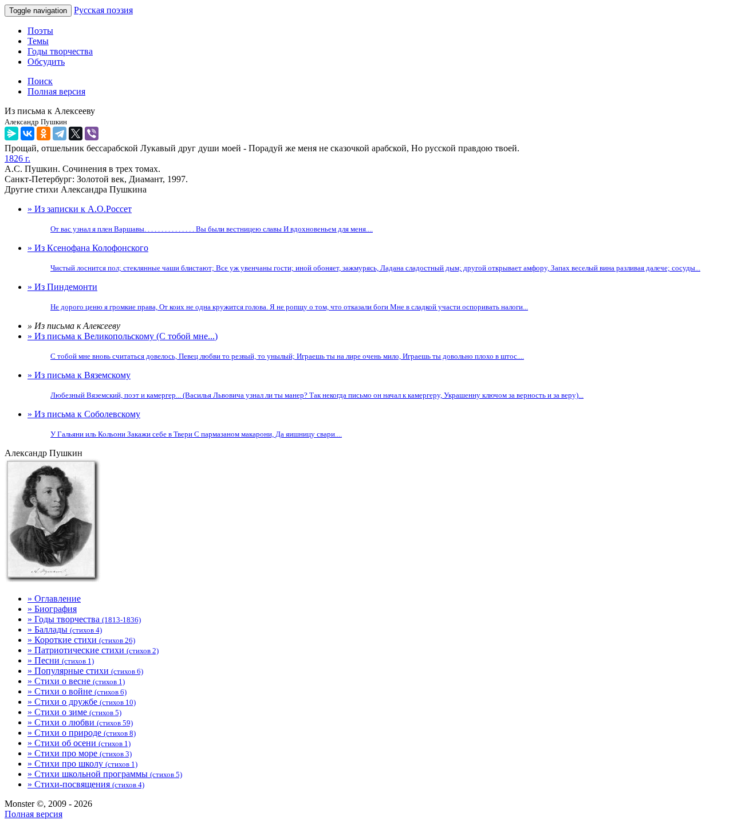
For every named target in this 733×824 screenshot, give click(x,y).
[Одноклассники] (43, 133)
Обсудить (46, 61)
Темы (38, 41)
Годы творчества (60, 51)
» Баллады (64, 629)
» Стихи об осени (79, 743)
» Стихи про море (79, 753)
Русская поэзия (103, 10)
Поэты (40, 31)
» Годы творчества (84, 619)
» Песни (60, 660)
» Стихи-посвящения (85, 784)
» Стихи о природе (81, 732)
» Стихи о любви (80, 722)
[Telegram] (59, 133)
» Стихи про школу (82, 763)
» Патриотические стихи (93, 650)
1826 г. (17, 158)
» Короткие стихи (81, 640)
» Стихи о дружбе (81, 702)
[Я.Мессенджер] (11, 133)
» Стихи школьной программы (104, 774)
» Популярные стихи (85, 671)
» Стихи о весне (76, 681)
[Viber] (91, 133)
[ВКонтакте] (27, 133)
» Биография (52, 609)
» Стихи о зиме (74, 712)
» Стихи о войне (77, 691)
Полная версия (33, 814)
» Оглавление (54, 598)
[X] (75, 133)
